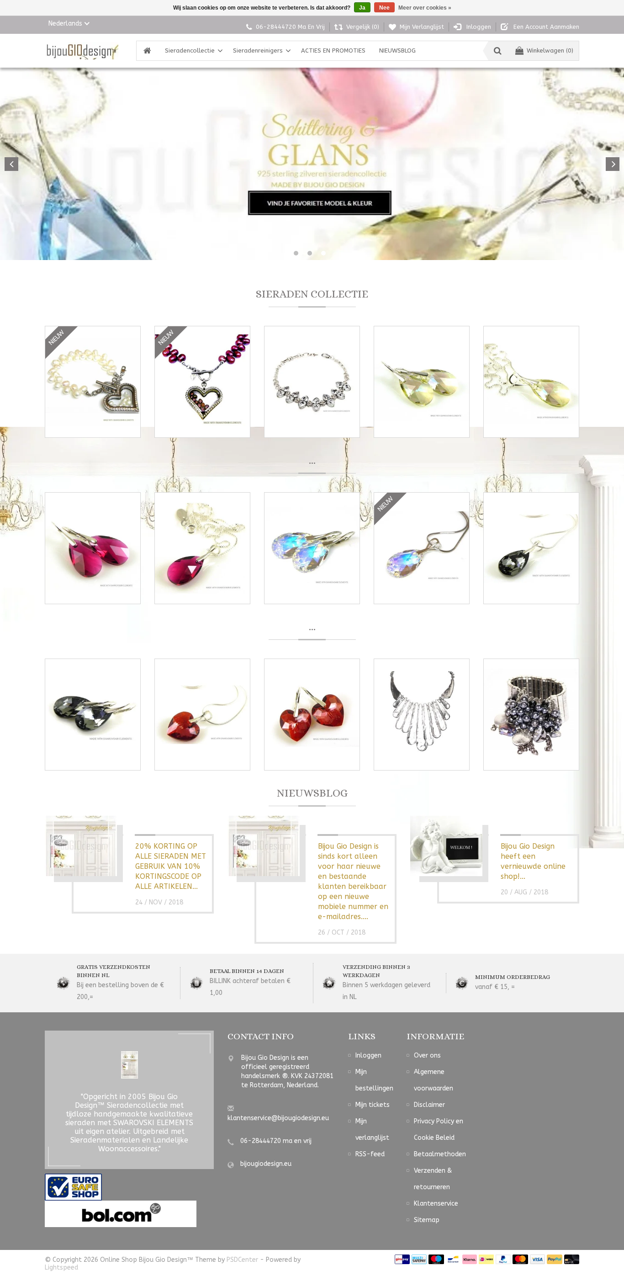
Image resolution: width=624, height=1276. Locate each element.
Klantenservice (436, 1203)
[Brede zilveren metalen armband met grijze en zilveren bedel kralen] (531, 714)
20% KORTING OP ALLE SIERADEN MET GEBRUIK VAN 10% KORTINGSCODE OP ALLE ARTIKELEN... (170, 866)
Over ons (427, 1055)
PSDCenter (242, 1260)
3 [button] (323, 253)
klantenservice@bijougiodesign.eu (278, 1118)
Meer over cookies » (424, 8)
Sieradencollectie (190, 50)
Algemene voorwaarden (433, 1080)
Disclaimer (429, 1105)
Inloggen (368, 1055)
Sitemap (426, 1220)
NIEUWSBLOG (397, 50)
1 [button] (296, 253)
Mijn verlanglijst (372, 1129)
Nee (384, 8)
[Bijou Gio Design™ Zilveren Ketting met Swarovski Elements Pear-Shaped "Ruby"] (202, 548)
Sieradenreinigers (258, 50)
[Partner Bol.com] (120, 1214)
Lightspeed (61, 1267)
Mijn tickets (372, 1105)
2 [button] (309, 253)
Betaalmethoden (440, 1154)
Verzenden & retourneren (433, 1179)
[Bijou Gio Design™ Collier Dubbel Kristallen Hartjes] (312, 381)
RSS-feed (370, 1154)
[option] (312, 164)
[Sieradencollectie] (81, 50)
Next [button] (612, 164)
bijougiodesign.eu (265, 1164)
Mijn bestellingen (374, 1080)
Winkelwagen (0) (550, 50)
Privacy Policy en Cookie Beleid (438, 1129)
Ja (362, 8)
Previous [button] (11, 164)
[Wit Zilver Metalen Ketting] (421, 714)
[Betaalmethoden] (402, 1259)
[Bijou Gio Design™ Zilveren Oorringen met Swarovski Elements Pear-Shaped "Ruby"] (92, 548)
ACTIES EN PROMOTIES (333, 50)
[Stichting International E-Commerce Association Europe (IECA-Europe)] (73, 1187)
